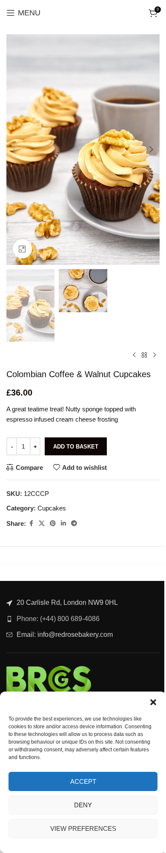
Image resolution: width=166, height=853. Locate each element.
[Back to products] (144, 355)
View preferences (83, 828)
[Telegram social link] (74, 523)
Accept (83, 781)
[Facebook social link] (31, 523)
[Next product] (154, 355)
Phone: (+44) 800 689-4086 (58, 618)
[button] (153, 702)
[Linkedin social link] (63, 523)
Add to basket (75, 446)
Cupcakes (51, 508)
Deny (83, 805)
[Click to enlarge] (22, 248)
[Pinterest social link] (52, 523)
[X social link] (41, 523)
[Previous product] (134, 355)
